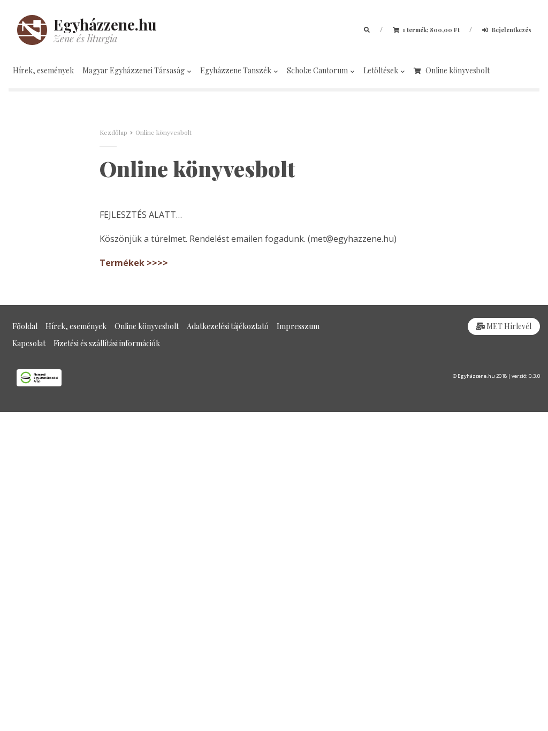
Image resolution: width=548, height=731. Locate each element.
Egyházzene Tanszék (236, 70)
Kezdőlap (113, 132)
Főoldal (24, 326)
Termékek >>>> (134, 263)
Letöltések (381, 70)
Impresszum (298, 326)
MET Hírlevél (508, 326)
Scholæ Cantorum (318, 70)
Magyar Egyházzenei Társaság (134, 70)
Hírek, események (43, 70)
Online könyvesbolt (457, 70)
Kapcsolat (28, 343)
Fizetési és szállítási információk (107, 343)
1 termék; (430, 30)
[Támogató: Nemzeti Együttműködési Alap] (137, 377)
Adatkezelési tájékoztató (228, 326)
